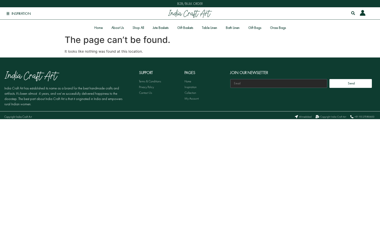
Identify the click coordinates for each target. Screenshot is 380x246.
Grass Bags (278, 27)
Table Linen (209, 27)
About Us (117, 27)
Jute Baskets (160, 27)
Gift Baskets (185, 27)
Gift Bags (254, 27)
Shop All (138, 27)
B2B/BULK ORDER (190, 3)
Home (98, 27)
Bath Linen (232, 27)
